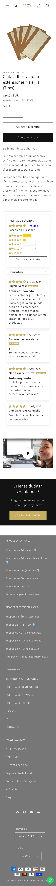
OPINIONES (12, 757)
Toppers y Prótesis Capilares (22, 616)
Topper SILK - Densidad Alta (22, 648)
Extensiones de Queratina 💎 (23, 570)
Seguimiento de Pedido (19, 773)
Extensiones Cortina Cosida (22, 578)
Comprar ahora (28, 137)
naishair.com (42, 880)
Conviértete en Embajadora (22, 781)
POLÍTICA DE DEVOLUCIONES (23, 687)
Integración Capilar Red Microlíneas (27, 656)
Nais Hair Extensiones (25, 880)
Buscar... (11, 711)
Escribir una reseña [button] (28, 259)
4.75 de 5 (33, 226)
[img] (18, 282)
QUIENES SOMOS (16, 749)
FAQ (8, 718)
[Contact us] (50, 880)
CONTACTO (12, 727)
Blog (8, 797)
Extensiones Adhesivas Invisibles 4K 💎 (27, 560)
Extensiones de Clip (17, 586)
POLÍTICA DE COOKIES (19, 703)
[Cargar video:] (28, 453)
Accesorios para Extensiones (22, 594)
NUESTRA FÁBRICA (17, 765)
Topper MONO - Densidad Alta (23, 632)
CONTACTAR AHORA (28, 515)
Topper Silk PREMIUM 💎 (20, 624)
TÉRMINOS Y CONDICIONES (22, 678)
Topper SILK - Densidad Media (23, 640)
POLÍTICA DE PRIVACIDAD (21, 694)
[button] (7, 5)
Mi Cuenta (12, 789)
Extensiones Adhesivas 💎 (21, 550)
